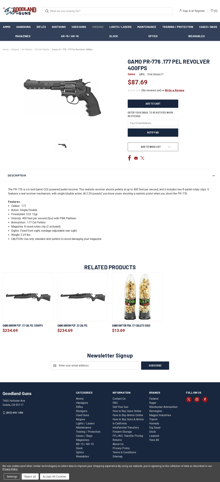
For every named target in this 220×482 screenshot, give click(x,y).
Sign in (187, 11)
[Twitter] (142, 158)
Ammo (6, 26)
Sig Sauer (155, 427)
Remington (155, 411)
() (215, 11)
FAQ (115, 402)
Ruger (152, 402)
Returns (117, 440)
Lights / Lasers (120, 26)
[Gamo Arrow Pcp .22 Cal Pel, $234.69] (82, 297)
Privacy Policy (121, 448)
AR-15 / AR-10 (70, 36)
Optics (153, 36)
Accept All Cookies (54, 476)
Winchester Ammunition (163, 407)
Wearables (196, 36)
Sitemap (118, 456)
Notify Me (153, 132)
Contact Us (119, 398)
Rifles (41, 26)
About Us (118, 444)
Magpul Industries (160, 415)
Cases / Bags (208, 26)
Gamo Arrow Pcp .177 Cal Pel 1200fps (23, 325)
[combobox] (107, 11)
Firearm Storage (122, 431)
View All (154, 440)
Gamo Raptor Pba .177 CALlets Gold (131, 325)
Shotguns (59, 26)
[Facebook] (129, 158)
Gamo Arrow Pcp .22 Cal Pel (72, 325)
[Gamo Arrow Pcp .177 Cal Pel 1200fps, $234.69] (28, 297)
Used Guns (79, 26)
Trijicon (153, 419)
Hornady (154, 423)
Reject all (30, 476)
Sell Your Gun (120, 407)
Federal (153, 398)
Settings (12, 476)
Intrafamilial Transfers (126, 427)
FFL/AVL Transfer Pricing (128, 435)
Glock (113, 36)
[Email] (136, 158)
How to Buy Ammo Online (128, 415)
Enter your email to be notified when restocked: (150, 114)
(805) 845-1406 (14, 412)
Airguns (97, 26)
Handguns (23, 26)
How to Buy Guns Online (127, 411)
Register (200, 11)
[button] (173, 90)
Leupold (154, 435)
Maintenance (146, 26)
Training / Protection (177, 26)
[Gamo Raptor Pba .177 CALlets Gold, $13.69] (137, 297)
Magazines (22, 36)
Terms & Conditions (124, 452)
